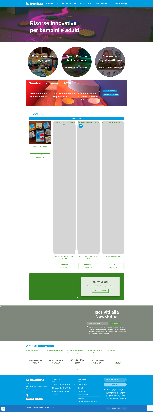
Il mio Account (82, 384)
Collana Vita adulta (113, 256)
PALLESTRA (60, 3)
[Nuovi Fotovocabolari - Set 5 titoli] (88, 187)
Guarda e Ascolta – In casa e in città (64, 257)
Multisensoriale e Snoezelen (61, 391)
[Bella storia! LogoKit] (40, 132)
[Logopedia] (35, 3)
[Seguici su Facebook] (27, 395)
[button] (102, 3)
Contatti (80, 388)
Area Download (83, 395)
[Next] (126, 192)
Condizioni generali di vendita (87, 401)
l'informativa (102, 327)
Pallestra (55, 395)
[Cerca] (112, 3)
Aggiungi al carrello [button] (40, 156)
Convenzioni (82, 391)
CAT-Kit (82, 3)
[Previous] (26, 192)
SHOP (89, 3)
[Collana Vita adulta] (113, 187)
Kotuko (52, 407)
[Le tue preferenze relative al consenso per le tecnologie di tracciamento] (3, 409)
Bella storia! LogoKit (40, 146)
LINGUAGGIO (50, 3)
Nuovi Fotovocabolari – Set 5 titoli (88, 257)
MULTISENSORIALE (72, 3)
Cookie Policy (39, 398)
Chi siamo (81, 398)
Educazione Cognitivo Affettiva (61, 388)
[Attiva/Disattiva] (74, 385)
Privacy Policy (30, 398)
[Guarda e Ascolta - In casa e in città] (64, 187)
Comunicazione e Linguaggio (61, 384)
